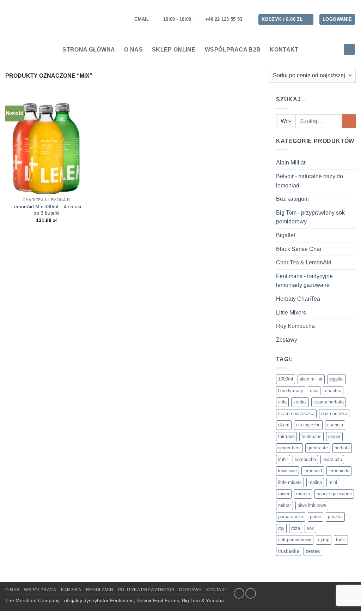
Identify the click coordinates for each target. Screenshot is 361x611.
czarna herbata (328, 402)
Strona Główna (88, 50)
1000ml (285, 379)
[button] (285, 19)
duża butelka (334, 413)
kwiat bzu (332, 459)
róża (295, 528)
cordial (300, 402)
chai (314, 390)
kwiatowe (287, 470)
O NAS (12, 589)
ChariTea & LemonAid (303, 262)
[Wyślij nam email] (250, 593)
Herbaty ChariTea (298, 299)
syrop (323, 539)
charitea (333, 390)
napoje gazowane (334, 493)
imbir (283, 459)
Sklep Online (174, 50)
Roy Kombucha (295, 326)
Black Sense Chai (298, 249)
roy (281, 528)
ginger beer (289, 447)
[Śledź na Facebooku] (239, 593)
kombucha (305, 459)
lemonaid (313, 470)
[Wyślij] (349, 121)
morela (303, 493)
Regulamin (100, 589)
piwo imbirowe (312, 505)
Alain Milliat (290, 163)
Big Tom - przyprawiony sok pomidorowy (310, 217)
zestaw (313, 551)
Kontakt (284, 50)
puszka (335, 516)
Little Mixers (291, 313)
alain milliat (311, 379)
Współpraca (40, 589)
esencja (335, 424)
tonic (341, 539)
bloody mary (290, 390)
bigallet (336, 379)
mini (333, 482)
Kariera (71, 589)
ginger (334, 436)
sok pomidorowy (294, 539)
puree (315, 516)
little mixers (290, 482)
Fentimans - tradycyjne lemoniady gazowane (304, 280)
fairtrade (286, 436)
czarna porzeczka (296, 413)
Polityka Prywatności (146, 589)
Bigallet (285, 235)
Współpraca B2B (233, 50)
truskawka (288, 551)
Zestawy (286, 340)
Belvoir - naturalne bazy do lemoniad (309, 180)
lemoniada (339, 470)
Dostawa (190, 589)
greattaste (317, 447)
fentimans (311, 436)
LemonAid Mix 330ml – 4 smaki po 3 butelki (46, 210)
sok (310, 528)
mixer (283, 493)
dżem (283, 424)
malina (315, 482)
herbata (342, 447)
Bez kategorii (292, 199)
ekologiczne (308, 424)
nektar (284, 505)
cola (282, 402)
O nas (133, 50)
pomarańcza (290, 516)
